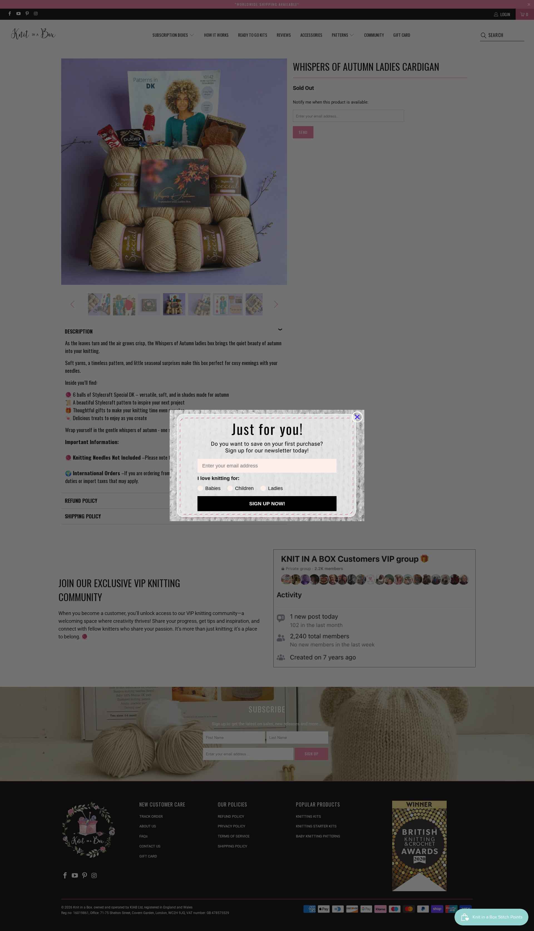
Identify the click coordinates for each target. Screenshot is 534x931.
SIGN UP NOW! (267, 503)
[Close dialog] (357, 417)
